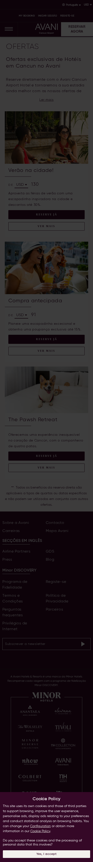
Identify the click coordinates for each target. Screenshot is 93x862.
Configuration (40, 826)
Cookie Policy (40, 831)
